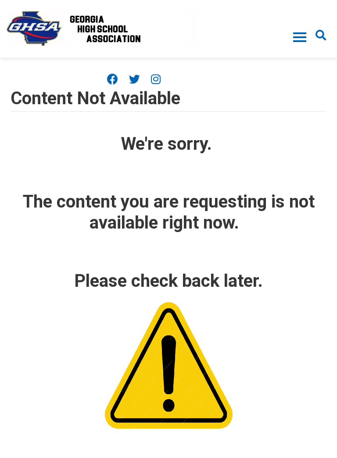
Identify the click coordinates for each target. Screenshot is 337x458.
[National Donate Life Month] (101, 28)
